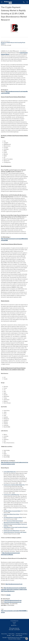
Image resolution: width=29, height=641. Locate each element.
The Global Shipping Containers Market (13, 517)
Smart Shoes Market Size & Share (11, 514)
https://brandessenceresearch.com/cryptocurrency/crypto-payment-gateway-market (14, 463)
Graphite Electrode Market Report (11, 530)
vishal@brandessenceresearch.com (13, 600)
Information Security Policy (21, 634)
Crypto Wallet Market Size (10, 471)
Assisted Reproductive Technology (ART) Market (15, 532)
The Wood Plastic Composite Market (12, 511)
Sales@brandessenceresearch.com (12, 602)
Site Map (9, 635)
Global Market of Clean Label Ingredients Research (16, 527)
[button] (14, 28)
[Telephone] (24, 2)
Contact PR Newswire (14, 620)
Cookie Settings (19, 635)
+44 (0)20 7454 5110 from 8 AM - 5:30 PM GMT (14, 629)
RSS (13, 635)
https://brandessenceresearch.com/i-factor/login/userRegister (10, 553)
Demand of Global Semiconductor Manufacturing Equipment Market (13, 521)
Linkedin (8, 595)
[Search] (27, 2)
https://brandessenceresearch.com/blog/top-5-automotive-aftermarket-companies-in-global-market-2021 (14, 589)
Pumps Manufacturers (9, 591)
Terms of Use (4, 634)
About (14, 623)
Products (14, 622)
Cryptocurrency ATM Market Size (11, 494)
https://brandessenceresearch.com (13, 584)
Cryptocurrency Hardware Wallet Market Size (14, 485)
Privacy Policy (11, 634)
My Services (14, 625)
